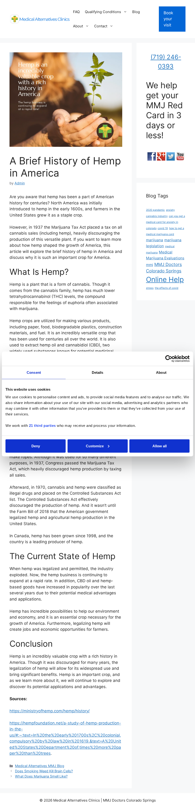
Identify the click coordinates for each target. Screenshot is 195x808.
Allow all (159, 446)
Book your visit (168, 18)
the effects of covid (166, 288)
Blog (136, 12)
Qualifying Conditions (103, 12)
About (78, 26)
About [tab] (161, 372)
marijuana (154, 240)
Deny (35, 446)
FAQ (76, 12)
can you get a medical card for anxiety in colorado (165, 222)
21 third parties (42, 425)
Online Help (165, 279)
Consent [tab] (34, 372)
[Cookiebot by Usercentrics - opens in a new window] (169, 358)
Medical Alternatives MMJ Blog (39, 766)
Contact (100, 26)
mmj (149, 264)
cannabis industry (157, 216)
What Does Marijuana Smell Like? (41, 776)
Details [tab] (97, 372)
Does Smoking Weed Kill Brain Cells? (44, 771)
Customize (95, 446)
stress (150, 288)
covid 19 (163, 228)
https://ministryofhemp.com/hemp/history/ (50, 711)
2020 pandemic (155, 210)
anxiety (170, 210)
